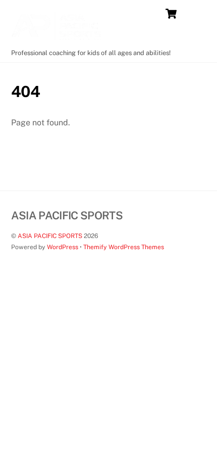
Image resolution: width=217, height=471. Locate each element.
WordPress (62, 247)
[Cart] (171, 14)
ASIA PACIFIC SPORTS (50, 236)
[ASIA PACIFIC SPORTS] (56, 39)
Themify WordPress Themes (123, 247)
